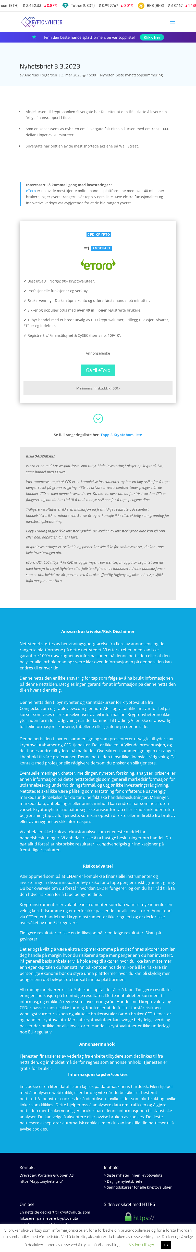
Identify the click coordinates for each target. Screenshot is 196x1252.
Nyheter (107, 75)
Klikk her (152, 37)
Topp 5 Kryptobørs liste (121, 434)
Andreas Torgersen (40, 75)
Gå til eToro (98, 370)
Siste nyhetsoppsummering (139, 75)
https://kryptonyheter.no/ (41, 1181)
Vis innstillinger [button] (141, 1244)
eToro (31, 190)
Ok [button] (166, 1245)
